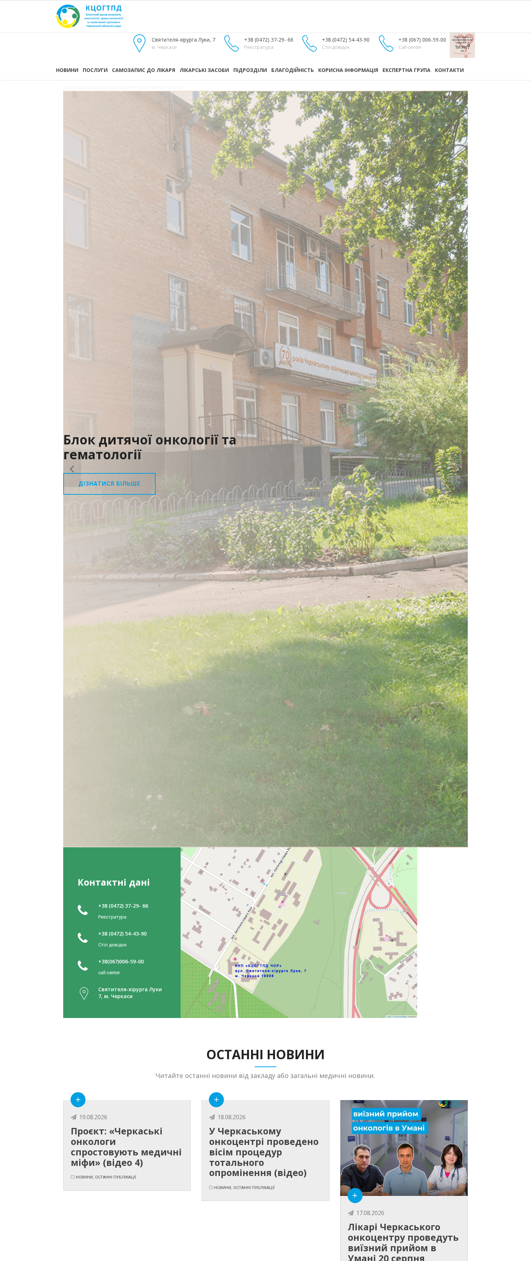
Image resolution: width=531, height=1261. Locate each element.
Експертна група (407, 70)
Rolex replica (76, 87)
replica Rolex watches (114, 87)
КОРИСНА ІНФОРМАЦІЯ (348, 70)
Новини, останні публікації (106, 1177)
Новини (67, 70)
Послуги (95, 70)
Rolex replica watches (160, 87)
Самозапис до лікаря (143, 70)
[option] (265, 469)
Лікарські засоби (204, 70)
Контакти (449, 70)
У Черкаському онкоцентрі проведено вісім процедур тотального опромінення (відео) (264, 1152)
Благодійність (292, 70)
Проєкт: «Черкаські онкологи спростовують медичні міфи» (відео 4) (126, 1146)
